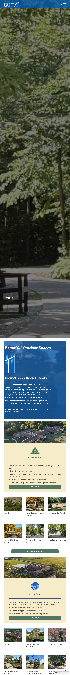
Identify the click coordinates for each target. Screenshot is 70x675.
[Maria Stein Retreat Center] (12, 4)
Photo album (35, 486)
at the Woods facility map (35, 551)
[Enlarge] (20, 499)
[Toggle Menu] (64, 4)
